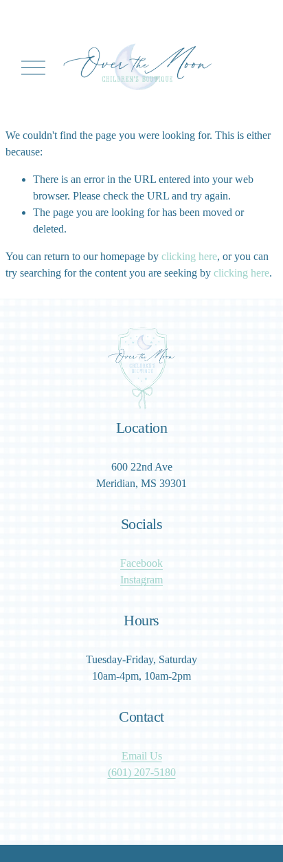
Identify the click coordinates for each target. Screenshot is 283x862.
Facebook (141, 563)
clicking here (189, 256)
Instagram (141, 579)
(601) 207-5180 (142, 772)
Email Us (142, 756)
